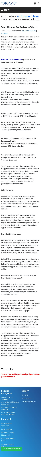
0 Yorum (4, 33)
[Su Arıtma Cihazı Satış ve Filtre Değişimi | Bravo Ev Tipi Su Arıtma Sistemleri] (9, 3)
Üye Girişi (25, 395)
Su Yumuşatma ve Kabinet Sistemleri (8, 413)
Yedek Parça (6, 405)
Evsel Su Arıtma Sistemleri (7, 398)
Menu (7, 10)
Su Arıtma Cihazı (28, 16)
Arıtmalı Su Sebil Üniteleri (10, 402)
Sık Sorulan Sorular (28, 402)
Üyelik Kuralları (6, 429)
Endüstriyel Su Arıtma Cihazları (9, 408)
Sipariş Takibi (26, 398)
